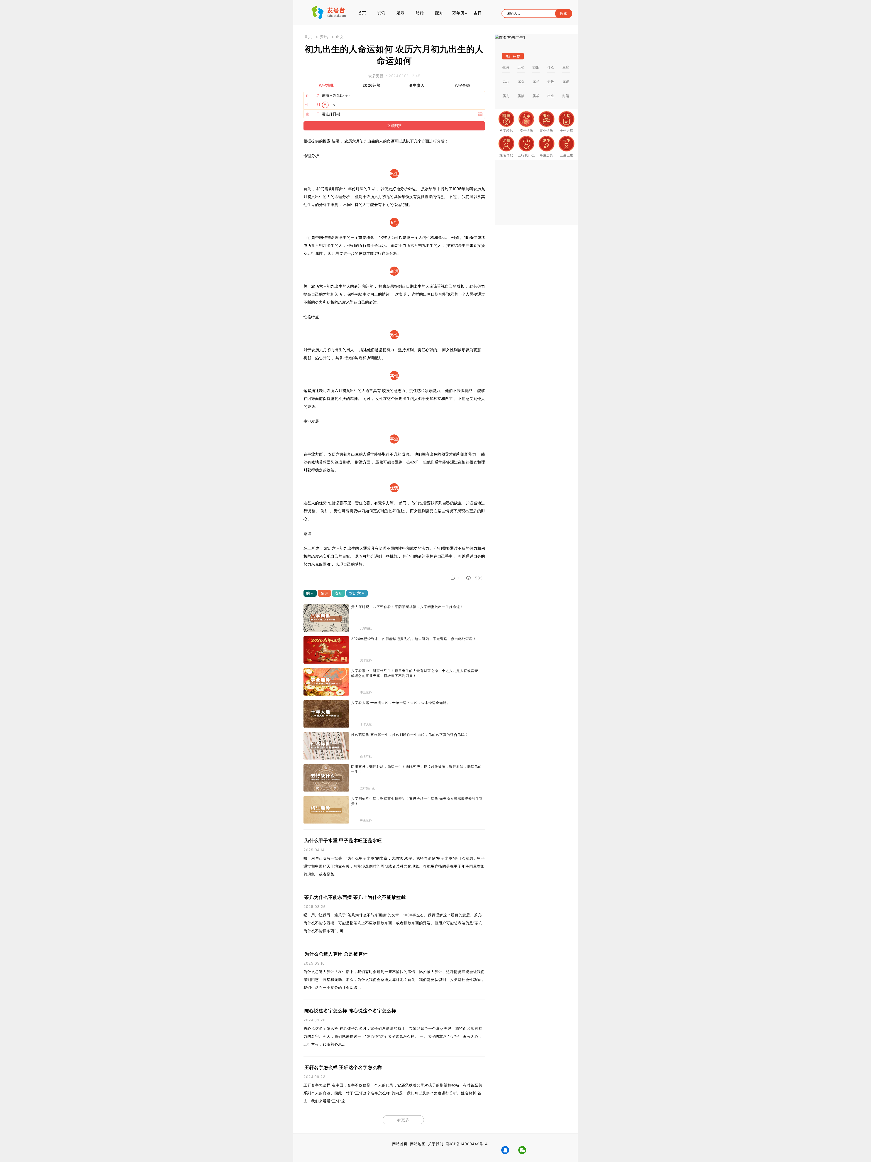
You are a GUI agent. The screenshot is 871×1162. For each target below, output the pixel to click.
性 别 (313, 105)
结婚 (420, 13)
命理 (551, 81)
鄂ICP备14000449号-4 (467, 1144)
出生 (551, 96)
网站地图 (418, 1144)
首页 (362, 13)
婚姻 (400, 13)
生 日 (313, 114)
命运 (324, 593)
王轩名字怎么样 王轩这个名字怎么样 (343, 1067)
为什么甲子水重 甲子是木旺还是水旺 (343, 840)
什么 (551, 67)
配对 (439, 13)
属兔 (521, 81)
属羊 (536, 96)
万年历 (458, 13)
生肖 (506, 67)
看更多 (403, 1120)
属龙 (506, 96)
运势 (521, 67)
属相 (536, 81)
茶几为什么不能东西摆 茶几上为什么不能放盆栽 (355, 897)
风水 (506, 81)
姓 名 (313, 95)
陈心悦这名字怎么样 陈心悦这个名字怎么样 (350, 1010)
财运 (566, 96)
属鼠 (521, 96)
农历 (339, 593)
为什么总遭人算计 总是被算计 (336, 954)
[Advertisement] (536, 192)
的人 (310, 593)
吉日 (478, 13)
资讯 (381, 13)
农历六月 (357, 593)
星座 (566, 67)
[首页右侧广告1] (536, 37)
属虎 (566, 81)
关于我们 (435, 1144)
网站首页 (400, 1144)
